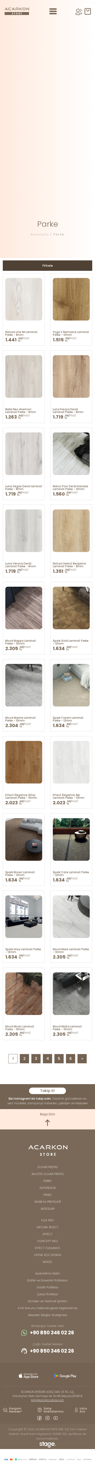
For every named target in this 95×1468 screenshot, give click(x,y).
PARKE (47, 1181)
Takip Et (47, 1090)
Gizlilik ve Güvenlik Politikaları (47, 1280)
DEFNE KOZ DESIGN (47, 1255)
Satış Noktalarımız (54, 1410)
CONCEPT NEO (47, 1241)
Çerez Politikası (47, 1294)
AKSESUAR (47, 1208)
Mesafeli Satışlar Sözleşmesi (47, 1315)
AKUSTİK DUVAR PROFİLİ (48, 1174)
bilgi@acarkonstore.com (47, 1400)
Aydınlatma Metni (47, 1273)
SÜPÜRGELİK (47, 1188)
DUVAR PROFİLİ (48, 1167)
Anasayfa (40, 234)
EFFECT (48, 1234)
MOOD (47, 1262)
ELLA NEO (47, 1220)
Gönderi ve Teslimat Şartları (47, 1301)
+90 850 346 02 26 (52, 1333)
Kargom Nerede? (15, 1410)
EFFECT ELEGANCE (47, 1248)
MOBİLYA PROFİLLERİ (47, 1202)
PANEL (47, 1195)
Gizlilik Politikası (47, 1287)
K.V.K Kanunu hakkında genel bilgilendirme (47, 1308)
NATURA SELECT (48, 1227)
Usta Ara (83, 1410)
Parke (59, 234)
